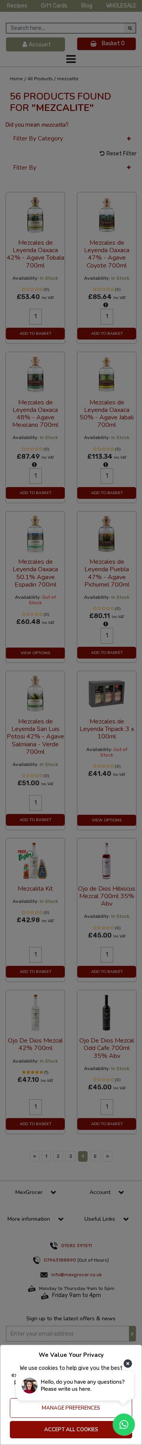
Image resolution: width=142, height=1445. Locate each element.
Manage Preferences (71, 1408)
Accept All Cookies (71, 1429)
